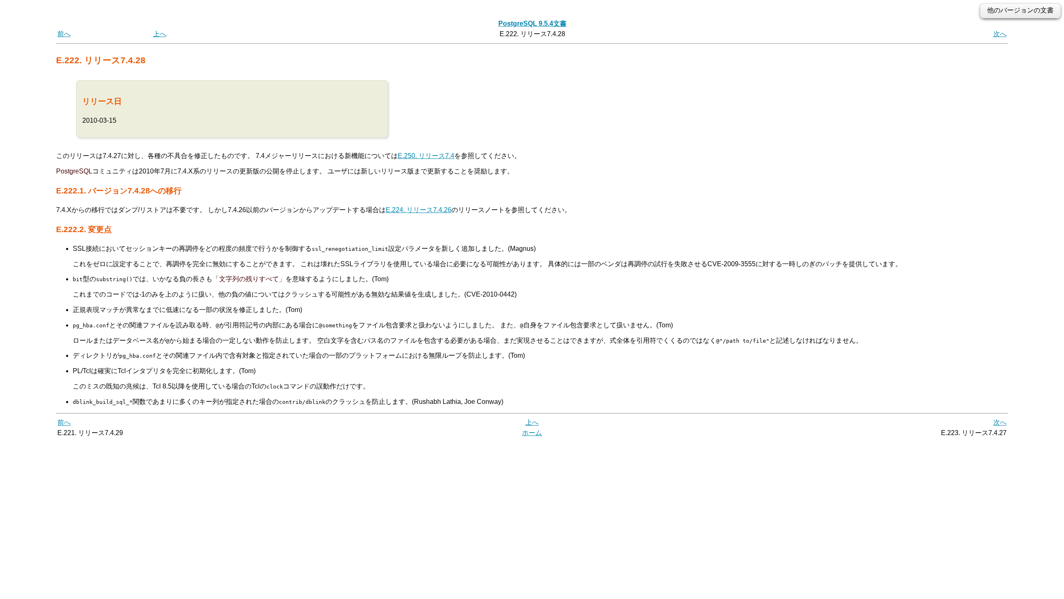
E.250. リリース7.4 (426, 155)
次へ (1000, 33)
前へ (64, 33)
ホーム (532, 432)
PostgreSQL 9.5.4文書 (532, 23)
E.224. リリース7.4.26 (418, 209)
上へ (159, 33)
